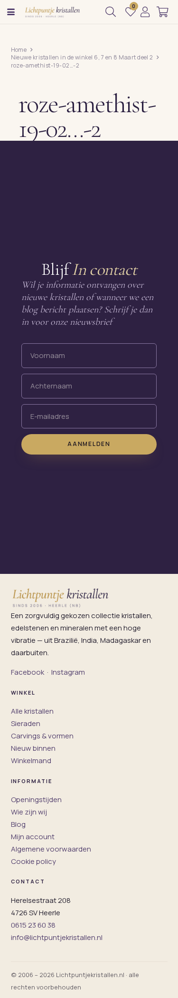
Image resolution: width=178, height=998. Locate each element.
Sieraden (25, 723)
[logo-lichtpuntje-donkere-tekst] (53, 12)
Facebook (27, 672)
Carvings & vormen (42, 736)
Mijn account (33, 837)
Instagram (68, 672)
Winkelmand (31, 760)
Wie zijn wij (29, 812)
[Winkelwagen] (162, 12)
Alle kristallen (32, 711)
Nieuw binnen (33, 748)
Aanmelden (88, 444)
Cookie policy (33, 861)
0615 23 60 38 (33, 925)
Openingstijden (36, 799)
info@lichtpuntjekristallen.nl (57, 937)
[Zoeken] (111, 12)
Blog (18, 824)
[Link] (145, 12)
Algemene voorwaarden (51, 849)
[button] (10, 12)
